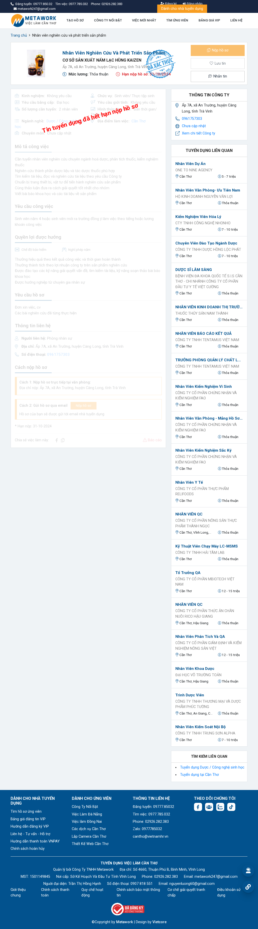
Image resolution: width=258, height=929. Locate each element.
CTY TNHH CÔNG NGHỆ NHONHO (203, 223)
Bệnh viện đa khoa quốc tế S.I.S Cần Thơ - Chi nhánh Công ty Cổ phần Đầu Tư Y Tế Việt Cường (208, 281)
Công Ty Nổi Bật (85, 807)
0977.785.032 (79, 4)
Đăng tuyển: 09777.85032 (153, 807)
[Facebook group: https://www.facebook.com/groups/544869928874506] (209, 807)
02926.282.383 (112, 4)
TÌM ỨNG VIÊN (177, 20)
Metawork (124, 922)
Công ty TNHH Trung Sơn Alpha (205, 733)
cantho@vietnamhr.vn (150, 836)
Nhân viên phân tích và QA (200, 636)
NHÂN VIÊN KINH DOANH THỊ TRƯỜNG (209, 307)
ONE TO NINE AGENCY (193, 170)
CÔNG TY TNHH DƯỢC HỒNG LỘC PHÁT (208, 250)
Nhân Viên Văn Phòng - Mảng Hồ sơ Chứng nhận (209, 418)
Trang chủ (19, 35)
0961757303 (192, 119)
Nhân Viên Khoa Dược (194, 668)
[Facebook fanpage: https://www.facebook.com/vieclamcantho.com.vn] (198, 807)
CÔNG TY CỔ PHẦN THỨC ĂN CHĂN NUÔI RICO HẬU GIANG (204, 614)
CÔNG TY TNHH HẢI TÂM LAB (199, 553)
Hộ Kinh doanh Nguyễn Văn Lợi (204, 197)
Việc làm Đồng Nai (87, 821)
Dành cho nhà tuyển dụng (182, 9)
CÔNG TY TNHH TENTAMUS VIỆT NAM (207, 340)
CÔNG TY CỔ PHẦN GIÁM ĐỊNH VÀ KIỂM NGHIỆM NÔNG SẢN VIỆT (208, 646)
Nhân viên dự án (190, 163)
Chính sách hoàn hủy (28, 848)
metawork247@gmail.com (216, 877)
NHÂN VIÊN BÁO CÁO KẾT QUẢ (203, 333)
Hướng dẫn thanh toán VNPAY (35, 841)
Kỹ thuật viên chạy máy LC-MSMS (206, 546)
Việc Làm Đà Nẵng (87, 814)
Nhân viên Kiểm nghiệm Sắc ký (203, 450)
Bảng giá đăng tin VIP (28, 819)
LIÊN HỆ (236, 20)
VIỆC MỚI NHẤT (144, 20)
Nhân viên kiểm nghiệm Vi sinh (203, 386)
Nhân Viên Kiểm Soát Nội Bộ (200, 727)
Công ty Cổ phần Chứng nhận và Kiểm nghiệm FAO (206, 396)
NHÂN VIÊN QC (189, 514)
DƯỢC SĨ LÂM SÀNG (193, 269)
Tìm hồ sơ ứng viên (26, 811)
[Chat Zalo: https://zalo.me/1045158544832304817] (220, 807)
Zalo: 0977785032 (147, 829)
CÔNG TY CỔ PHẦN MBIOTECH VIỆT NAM (205, 582)
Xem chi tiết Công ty (198, 133)
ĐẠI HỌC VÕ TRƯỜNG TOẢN (198, 675)
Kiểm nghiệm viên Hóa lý (198, 216)
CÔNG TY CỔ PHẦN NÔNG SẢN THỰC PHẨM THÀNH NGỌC (206, 523)
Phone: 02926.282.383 (151, 821)
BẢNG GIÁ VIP (209, 20)
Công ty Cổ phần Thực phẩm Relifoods (202, 492)
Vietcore (159, 922)
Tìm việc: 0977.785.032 (151, 814)
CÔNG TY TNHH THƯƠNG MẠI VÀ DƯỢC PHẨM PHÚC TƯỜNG (208, 704)
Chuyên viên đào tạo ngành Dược (206, 243)
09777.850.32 (43, 4)
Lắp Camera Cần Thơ (89, 836)
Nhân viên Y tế (189, 482)
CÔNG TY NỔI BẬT (108, 20)
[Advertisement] (88, 487)
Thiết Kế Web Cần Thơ (90, 844)
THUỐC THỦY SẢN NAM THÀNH (201, 313)
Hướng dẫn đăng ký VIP (30, 826)
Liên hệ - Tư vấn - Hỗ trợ (30, 834)
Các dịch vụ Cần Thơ (89, 829)
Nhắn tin (219, 76)
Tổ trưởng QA (188, 572)
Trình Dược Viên (189, 695)
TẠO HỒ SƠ (75, 20)
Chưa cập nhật (194, 126)
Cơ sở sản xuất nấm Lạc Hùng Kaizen (101, 60)
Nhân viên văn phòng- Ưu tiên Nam (207, 190)
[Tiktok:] (231, 807)
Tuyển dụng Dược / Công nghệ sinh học (212, 767)
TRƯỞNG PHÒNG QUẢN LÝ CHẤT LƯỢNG (209, 360)
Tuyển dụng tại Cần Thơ (199, 775)
